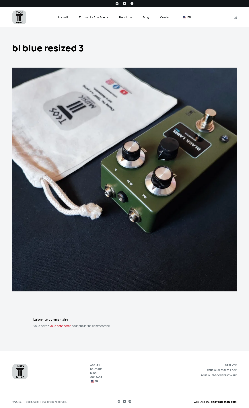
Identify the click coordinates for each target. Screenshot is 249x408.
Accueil (63, 17)
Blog (146, 17)
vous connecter (60, 326)
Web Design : (215, 402)
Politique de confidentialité (219, 375)
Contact (166, 17)
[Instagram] (117, 3)
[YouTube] (124, 3)
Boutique (125, 17)
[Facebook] (132, 3)
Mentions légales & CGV (222, 370)
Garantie (231, 365)
